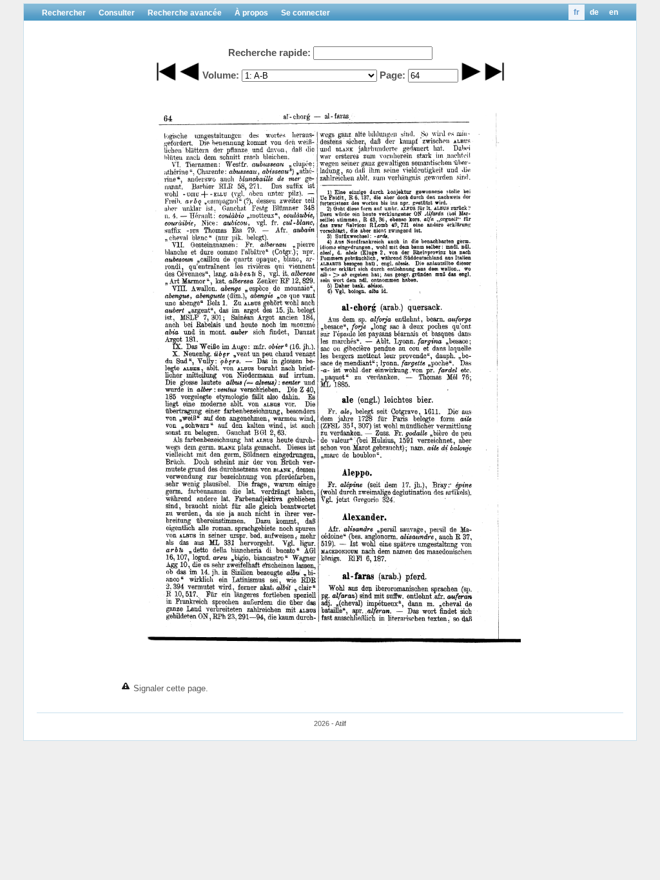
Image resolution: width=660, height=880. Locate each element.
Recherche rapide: (269, 52)
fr (576, 12)
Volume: (220, 75)
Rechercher (64, 12)
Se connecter (305, 12)
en (613, 12)
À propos (251, 12)
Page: (392, 75)
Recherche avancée (185, 12)
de (594, 12)
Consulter (117, 12)
